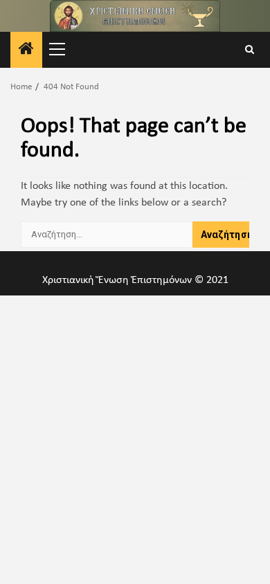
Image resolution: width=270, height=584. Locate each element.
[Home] (26, 51)
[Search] (249, 50)
